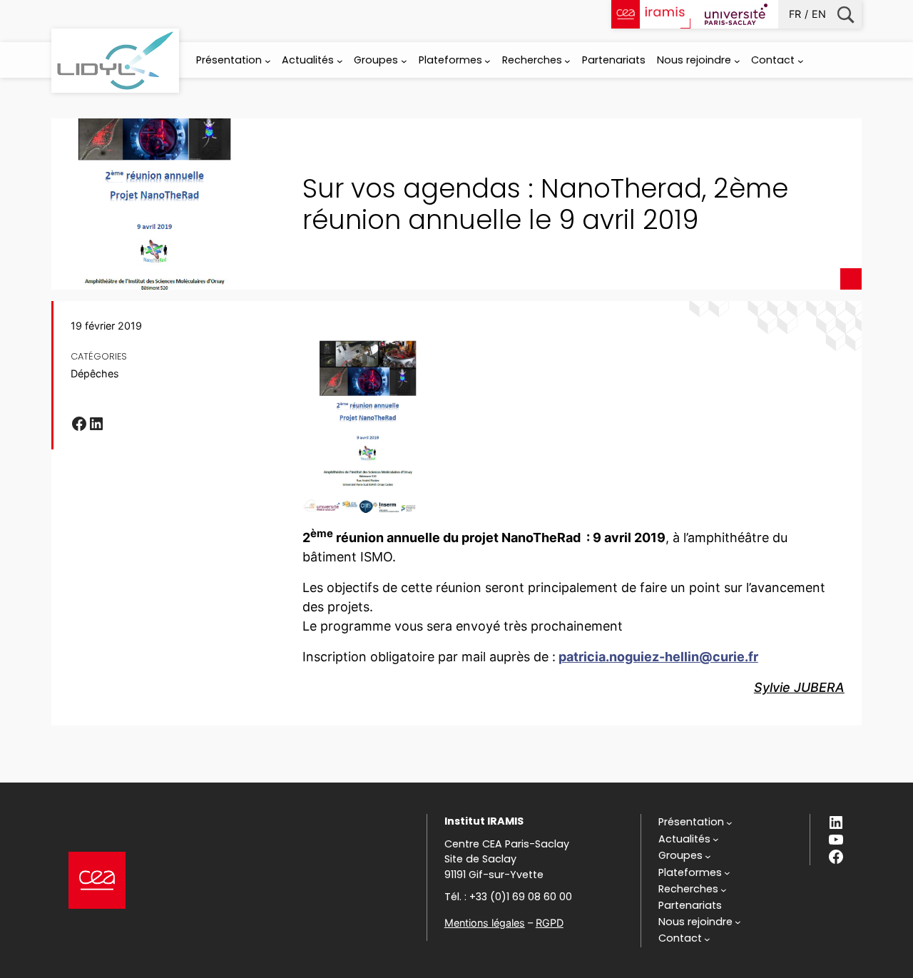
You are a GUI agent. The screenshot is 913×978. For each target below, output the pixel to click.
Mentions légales (484, 923)
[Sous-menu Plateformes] (487, 61)
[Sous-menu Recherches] (567, 61)
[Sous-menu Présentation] (268, 61)
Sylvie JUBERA (799, 687)
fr (795, 14)
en (819, 14)
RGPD (549, 923)
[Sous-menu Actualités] (340, 61)
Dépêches (95, 373)
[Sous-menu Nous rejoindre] (737, 61)
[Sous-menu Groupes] (404, 61)
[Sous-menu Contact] (800, 61)
